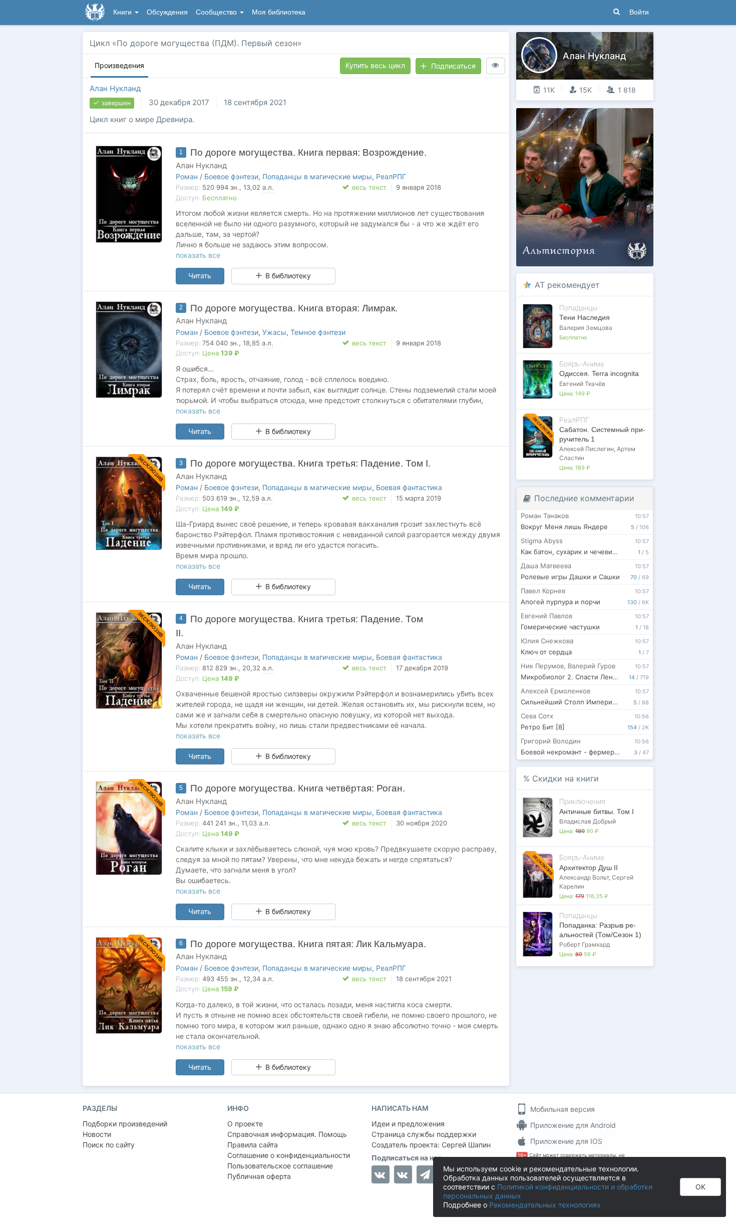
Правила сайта (252, 1144)
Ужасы (274, 332)
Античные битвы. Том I (596, 811)
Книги (123, 12)
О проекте (245, 1123)
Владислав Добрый (587, 821)
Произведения (119, 65)
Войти (639, 12)
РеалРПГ (391, 176)
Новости (97, 1134)
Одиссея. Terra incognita (599, 373)
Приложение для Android (572, 1125)
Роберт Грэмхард (584, 944)
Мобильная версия (561, 1109)
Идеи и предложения (408, 1123)
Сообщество (217, 12)
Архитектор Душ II (588, 868)
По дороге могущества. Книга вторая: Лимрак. (294, 308)
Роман (187, 176)
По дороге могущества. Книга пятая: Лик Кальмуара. (308, 944)
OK (700, 1186)
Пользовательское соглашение (280, 1165)
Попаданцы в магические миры (317, 176)
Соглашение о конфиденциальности (288, 1155)
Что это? (588, 119)
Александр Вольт (584, 877)
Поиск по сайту (109, 1144)
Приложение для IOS (565, 1141)
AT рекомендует (567, 285)
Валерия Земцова (585, 327)
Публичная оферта (259, 1176)
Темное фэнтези (317, 332)
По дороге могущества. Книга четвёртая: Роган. (297, 788)
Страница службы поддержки (424, 1134)
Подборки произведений (125, 1123)
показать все (198, 255)
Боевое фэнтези (231, 176)
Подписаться (453, 66)
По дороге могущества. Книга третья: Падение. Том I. (310, 463)
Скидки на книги (565, 778)
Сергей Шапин (466, 1144)
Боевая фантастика (409, 487)
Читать (199, 275)
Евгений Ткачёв (582, 383)
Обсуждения (167, 12)
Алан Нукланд (115, 88)
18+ (522, 1155)
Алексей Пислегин (586, 449)
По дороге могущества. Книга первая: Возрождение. (308, 152)
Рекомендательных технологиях (545, 1204)
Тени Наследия (584, 317)
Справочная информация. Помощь (287, 1134)
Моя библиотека (278, 12)
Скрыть (632, 119)
